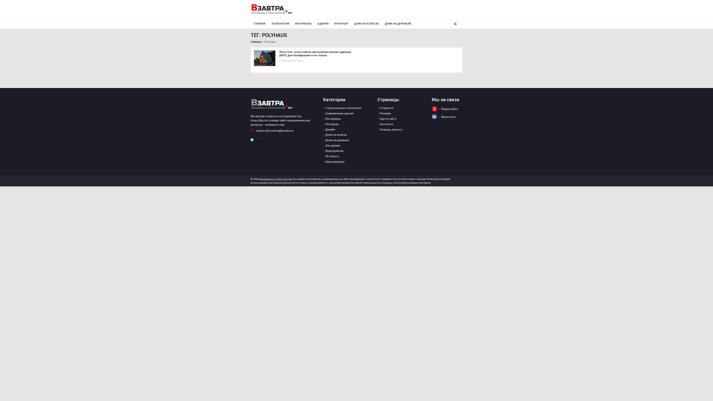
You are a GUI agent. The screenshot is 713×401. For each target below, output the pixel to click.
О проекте (386, 108)
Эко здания (332, 145)
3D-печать (332, 156)
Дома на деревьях (398, 23)
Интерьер (341, 23)
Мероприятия (334, 151)
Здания (322, 23)
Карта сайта (388, 118)
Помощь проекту (391, 129)
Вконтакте (448, 117)
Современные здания (339, 113)
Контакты (386, 124)
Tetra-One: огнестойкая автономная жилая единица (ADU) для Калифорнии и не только (315, 53)
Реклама (385, 113)
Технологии (280, 23)
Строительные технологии (343, 108)
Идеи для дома (334, 161)
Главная (260, 23)
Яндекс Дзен (449, 109)
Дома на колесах (366, 23)
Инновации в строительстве (275, 179)
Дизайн (330, 129)
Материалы (303, 23)
